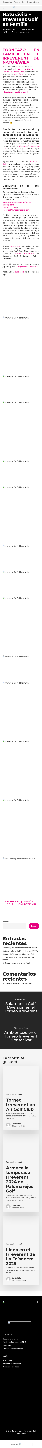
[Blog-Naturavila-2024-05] (21, 667)
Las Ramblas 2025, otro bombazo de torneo (18, 958)
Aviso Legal (7, 1360)
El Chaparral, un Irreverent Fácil (16, 963)
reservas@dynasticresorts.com (16, 210)
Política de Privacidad (12, 1363)
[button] (4, 8)
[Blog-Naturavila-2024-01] (21, 556)
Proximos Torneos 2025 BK (14, 1342)
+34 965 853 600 (10, 207)
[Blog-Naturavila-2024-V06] (21, 429)
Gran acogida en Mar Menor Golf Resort (20, 948)
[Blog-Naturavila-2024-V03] (21, 710)
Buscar (6, 922)
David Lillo (10, 29)
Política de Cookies (11, 1367)
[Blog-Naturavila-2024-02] (21, 387)
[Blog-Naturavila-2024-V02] (21, 827)
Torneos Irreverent (20, 32)
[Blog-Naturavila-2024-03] (21, 583)
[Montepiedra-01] (21, 875)
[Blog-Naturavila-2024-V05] (21, 345)
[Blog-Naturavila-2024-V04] (21, 625)
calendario (19, 272)
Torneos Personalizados (13, 1348)
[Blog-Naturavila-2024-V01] (21, 768)
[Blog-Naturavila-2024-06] (21, 472)
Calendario (7, 1345)
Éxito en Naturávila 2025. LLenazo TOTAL (20, 951)
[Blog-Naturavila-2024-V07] (21, 514)
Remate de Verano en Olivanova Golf (18, 954)
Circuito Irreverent (10, 1339)
